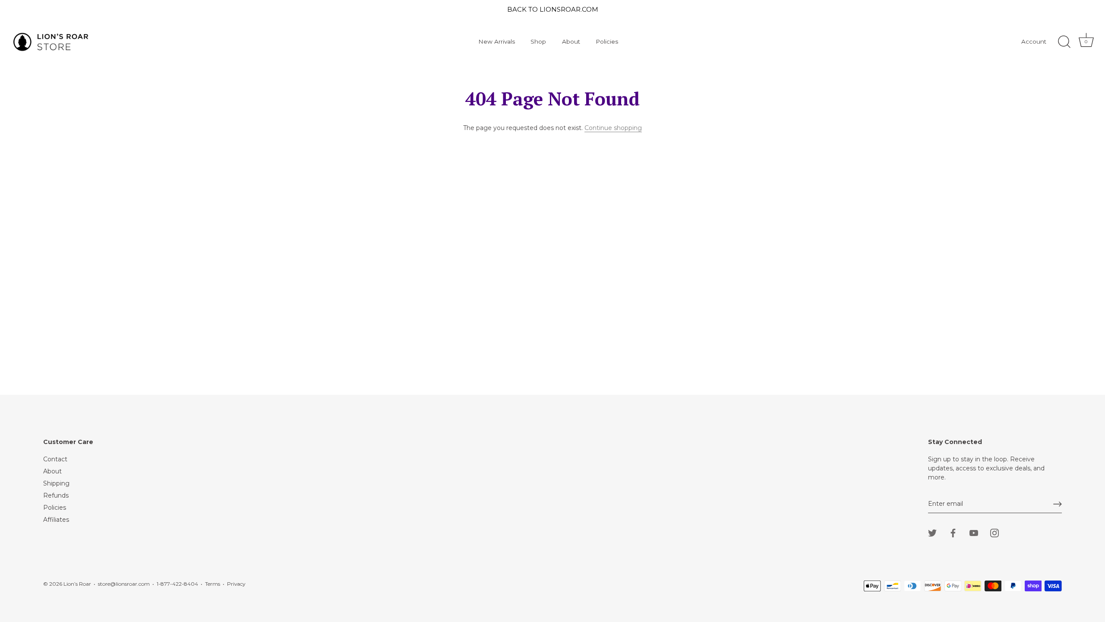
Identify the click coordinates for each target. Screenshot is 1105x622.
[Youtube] (973, 532)
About (571, 41)
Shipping (56, 483)
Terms (212, 584)
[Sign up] (1057, 504)
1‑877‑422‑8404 (177, 584)
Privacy (236, 584)
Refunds (56, 495)
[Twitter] (932, 532)
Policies (607, 41)
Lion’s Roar (77, 584)
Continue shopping (613, 128)
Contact (55, 459)
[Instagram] (994, 532)
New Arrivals (496, 41)
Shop (538, 41)
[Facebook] (953, 532)
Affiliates (56, 520)
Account (1033, 41)
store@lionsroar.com (124, 584)
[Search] (1063, 41)
